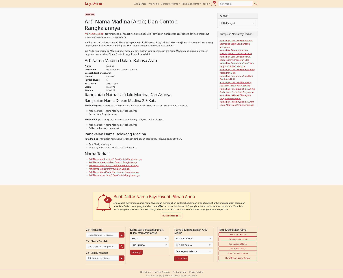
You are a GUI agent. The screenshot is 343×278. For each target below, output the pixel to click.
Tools (205, 3)
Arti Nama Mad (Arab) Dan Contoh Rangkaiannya (114, 165)
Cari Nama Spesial (238, 248)
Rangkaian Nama (190, 3)
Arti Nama (154, 3)
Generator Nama (169, 3)
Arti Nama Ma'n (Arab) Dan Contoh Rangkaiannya (114, 171)
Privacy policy (196, 272)
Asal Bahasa (140, 3)
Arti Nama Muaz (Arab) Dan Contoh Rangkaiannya (114, 175)
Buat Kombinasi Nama (238, 253)
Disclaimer (145, 272)
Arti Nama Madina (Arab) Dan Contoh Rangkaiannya (115, 159)
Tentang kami (179, 272)
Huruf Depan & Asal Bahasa (237, 258)
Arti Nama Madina (94, 33)
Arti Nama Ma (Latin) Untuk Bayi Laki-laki (109, 168)
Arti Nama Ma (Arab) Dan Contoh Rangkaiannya (113, 162)
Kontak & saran (162, 272)
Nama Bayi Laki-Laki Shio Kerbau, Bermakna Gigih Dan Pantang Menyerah (236, 44)
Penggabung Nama (238, 244)
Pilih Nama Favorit (238, 234)
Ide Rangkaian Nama (237, 239)
